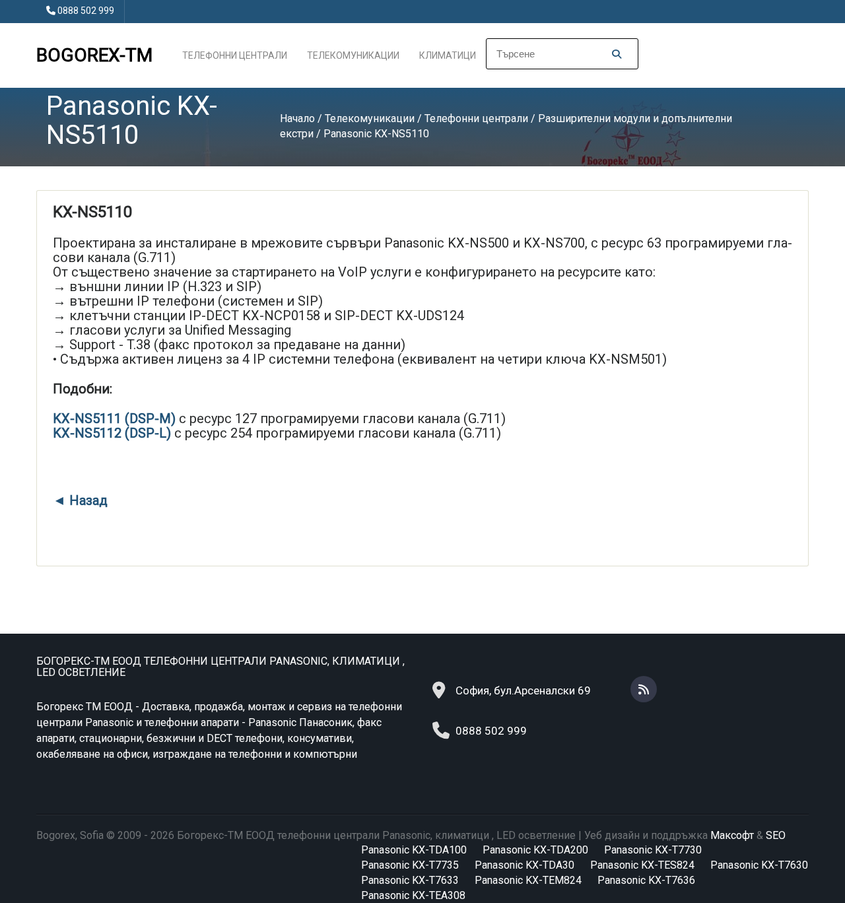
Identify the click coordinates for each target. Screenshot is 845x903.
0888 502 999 (85, 10)
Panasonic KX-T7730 (653, 850)
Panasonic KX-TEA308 (413, 895)
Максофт (732, 835)
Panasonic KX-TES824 (642, 865)
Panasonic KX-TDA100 (414, 850)
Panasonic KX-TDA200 (535, 850)
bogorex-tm (94, 55)
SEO (776, 835)
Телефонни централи (234, 55)
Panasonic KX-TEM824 (528, 880)
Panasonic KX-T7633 (410, 880)
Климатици (447, 55)
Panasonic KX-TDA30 (524, 865)
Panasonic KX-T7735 (410, 865)
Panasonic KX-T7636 (646, 880)
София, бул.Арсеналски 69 (523, 690)
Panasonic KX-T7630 (759, 865)
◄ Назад (80, 500)
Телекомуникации (353, 55)
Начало (297, 118)
